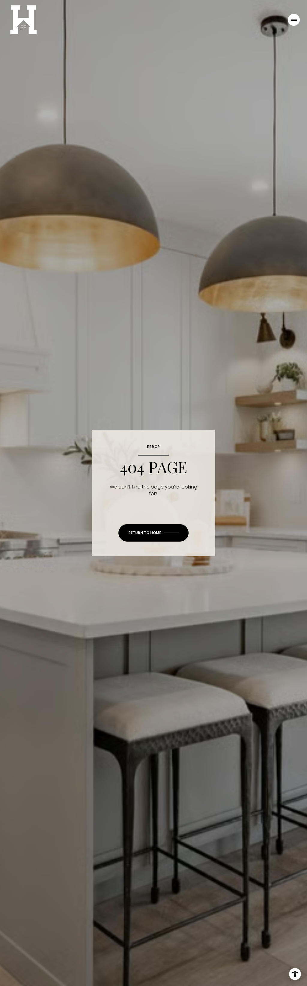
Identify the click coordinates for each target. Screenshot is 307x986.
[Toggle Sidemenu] (294, 20)
